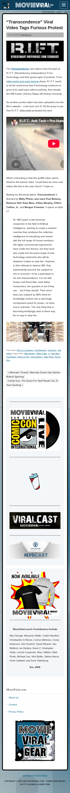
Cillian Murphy (29, 354)
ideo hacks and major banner (23, 81)
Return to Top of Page (35, 776)
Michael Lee (26, 35)
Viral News (52, 350)
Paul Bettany (11, 357)
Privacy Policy (16, 711)
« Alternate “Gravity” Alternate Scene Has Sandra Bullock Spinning (33, 374)
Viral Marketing (40, 350)
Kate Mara (55, 354)
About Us (14, 697)
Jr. (49, 354)
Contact (13, 704)
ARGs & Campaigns (25, 350)
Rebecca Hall (23, 357)
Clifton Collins (41, 354)
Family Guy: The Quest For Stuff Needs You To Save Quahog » (32, 382)
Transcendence (20, 68)
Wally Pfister (49, 357)
